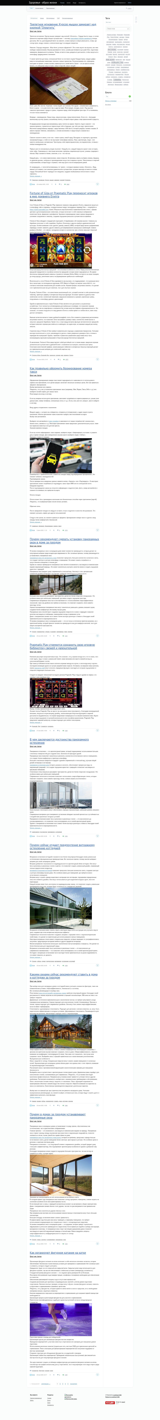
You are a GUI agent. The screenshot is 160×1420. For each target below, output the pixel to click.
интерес (112, 49)
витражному (110, 42)
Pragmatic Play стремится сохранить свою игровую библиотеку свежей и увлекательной (62, 646)
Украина (109, 82)
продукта (124, 72)
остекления (111, 67)
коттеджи (109, 54)
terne (33, 184)
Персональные (50, 8)
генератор (126, 42)
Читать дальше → (36, 176)
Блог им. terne (35, 31)
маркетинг (119, 59)
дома (60, 1101)
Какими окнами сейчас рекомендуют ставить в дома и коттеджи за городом (64, 975)
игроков (125, 47)
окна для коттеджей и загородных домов (52, 993)
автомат (122, 37)
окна (64, 1239)
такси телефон (54, 421)
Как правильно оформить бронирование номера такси (61, 369)
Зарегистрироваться (119, 2)
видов (126, 39)
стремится (127, 77)
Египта (111, 47)
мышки (128, 59)
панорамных (111, 69)
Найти (129, 8)
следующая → (45, 1384)
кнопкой (126, 52)
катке (114, 52)
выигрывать (118, 42)
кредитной (121, 54)
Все (31, 8)
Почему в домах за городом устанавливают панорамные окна (58, 1115)
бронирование (113, 39)
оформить (41, 526)
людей (126, 57)
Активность (82, 3)
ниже (108, 62)
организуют (35, 1370)
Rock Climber (114, 37)
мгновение (41, 180)
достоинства (121, 44)
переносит (52, 355)
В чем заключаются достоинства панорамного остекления (59, 741)
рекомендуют (119, 74)
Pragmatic (120, 35)
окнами (113, 65)
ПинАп (118, 69)
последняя (73, 1384)
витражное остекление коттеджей (41, 870)
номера (126, 62)
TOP (58, 18)
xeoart (123, 1402)
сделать (47, 631)
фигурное (111, 84)
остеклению (127, 65)
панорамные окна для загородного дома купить (45, 1137)
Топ (107, 96)
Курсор (110, 57)
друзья (128, 44)
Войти (129, 2)
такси (59, 526)
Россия (127, 74)
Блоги (68, 3)
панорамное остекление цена (39, 765)
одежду (108, 65)
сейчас (108, 77)
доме (65, 631)
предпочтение (50, 961)
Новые (42, 18)
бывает (121, 39)
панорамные (125, 67)
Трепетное (125, 80)
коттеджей (72, 961)
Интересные (34, 18)
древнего (66, 355)
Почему (111, 72)
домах (114, 44)
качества (120, 52)
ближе (127, 37)
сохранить (114, 77)
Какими (110, 52)
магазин (110, 59)
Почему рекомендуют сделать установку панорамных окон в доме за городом (64, 540)
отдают (117, 67)
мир (124, 59)
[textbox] (118, 28)
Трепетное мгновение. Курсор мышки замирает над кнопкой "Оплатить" (63, 25)
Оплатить (119, 65)
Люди (74, 3)
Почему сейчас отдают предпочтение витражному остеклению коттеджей (62, 846)
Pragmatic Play (45, 355)
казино (126, 49)
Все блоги (108, 104)
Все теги (108, 22)
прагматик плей (40, 668)
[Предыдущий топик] (136, 18)
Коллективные (39, 8)
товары (117, 79)
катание (47, 1370)
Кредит (115, 54)
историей (120, 49)
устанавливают (117, 82)
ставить (120, 77)
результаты (111, 74)
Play (39, 726)
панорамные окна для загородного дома (43, 558)
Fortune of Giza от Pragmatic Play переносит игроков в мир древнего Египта (64, 194)
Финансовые (119, 84)
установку (126, 82)
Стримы (109, 80)
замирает (56, 180)
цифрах (125, 84)
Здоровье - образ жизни (43, 2)
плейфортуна (125, 69)
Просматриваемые (67, 18)
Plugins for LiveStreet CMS (112, 1397)
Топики (62, 3)
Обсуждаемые (50, 18)
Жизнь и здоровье (110, 101)
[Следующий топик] (136, 21)
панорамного (51, 832)
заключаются (118, 47)
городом (108, 44)
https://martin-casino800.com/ (39, 209)
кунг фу (127, 54)
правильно (117, 72)
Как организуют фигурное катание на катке (58, 1252)
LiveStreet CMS (117, 1395)
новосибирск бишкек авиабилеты (81, 38)
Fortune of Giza (111, 35)
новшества (117, 62)
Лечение (120, 57)
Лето (115, 57)
